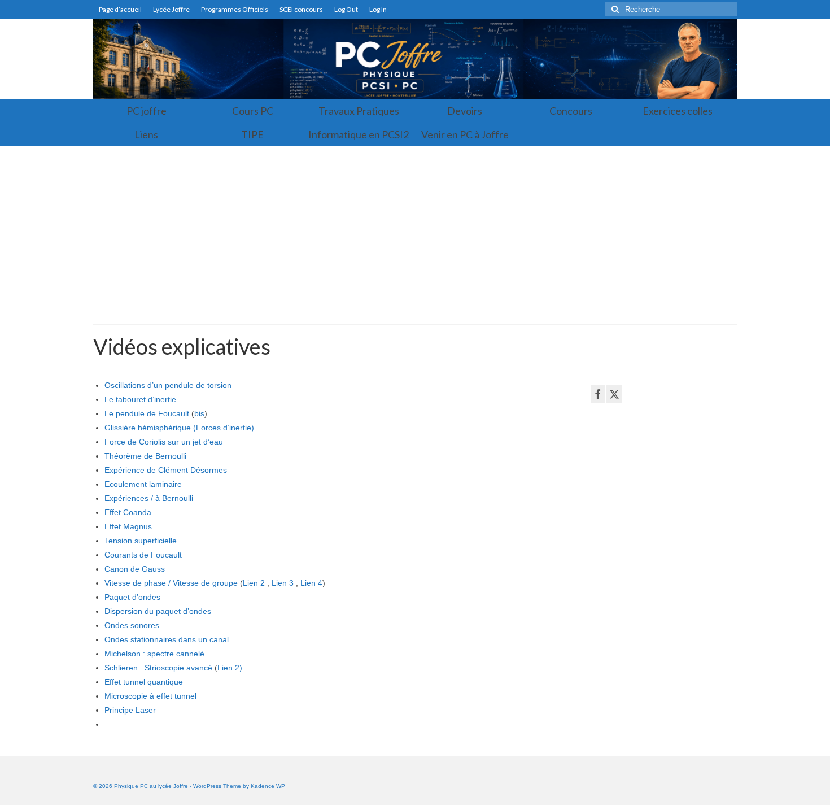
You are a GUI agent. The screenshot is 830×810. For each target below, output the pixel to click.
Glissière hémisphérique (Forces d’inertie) (179, 427)
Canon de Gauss (134, 568)
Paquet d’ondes (132, 597)
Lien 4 (311, 582)
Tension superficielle (140, 540)
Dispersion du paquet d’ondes (157, 611)
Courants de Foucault (143, 554)
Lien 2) (229, 667)
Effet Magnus (128, 526)
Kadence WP (268, 786)
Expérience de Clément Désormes (165, 469)
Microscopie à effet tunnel (150, 695)
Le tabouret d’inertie (140, 399)
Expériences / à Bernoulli (148, 498)
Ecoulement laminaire (143, 484)
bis (199, 413)
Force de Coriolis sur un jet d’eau (163, 441)
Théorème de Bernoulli (145, 455)
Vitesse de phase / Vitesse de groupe (171, 582)
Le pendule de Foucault (146, 413)
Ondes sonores (131, 625)
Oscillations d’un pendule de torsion (167, 385)
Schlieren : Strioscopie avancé (158, 667)
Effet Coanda (127, 512)
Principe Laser (130, 710)
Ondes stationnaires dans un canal (166, 639)
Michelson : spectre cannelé (154, 653)
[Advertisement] (415, 231)
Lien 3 (283, 582)
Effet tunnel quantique (143, 681)
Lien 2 (254, 582)
